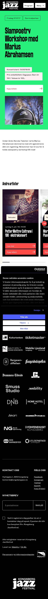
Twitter (37, 482)
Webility (15, 547)
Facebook (38, 476)
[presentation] (3, 223)
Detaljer (37, 310)
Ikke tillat (24, 328)
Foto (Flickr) (39, 488)
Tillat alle (24, 317)
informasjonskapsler (25, 554)
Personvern (7, 554)
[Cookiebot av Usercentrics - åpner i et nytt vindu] (34, 269)
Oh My (23, 547)
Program (28, 5)
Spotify (37, 485)
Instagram (38, 479)
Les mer (10, 246)
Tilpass (23, 323)
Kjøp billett (12, 88)
